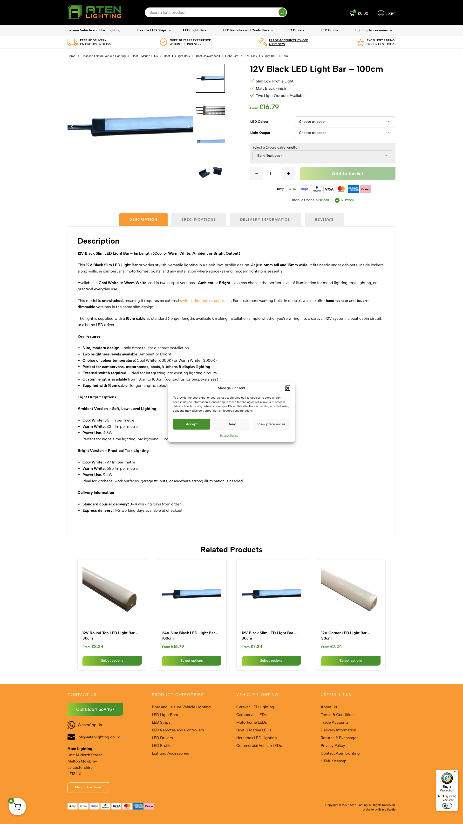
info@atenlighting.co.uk (99, 737)
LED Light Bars (194, 30)
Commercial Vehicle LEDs (259, 745)
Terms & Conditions (338, 714)
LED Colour (259, 122)
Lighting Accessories (371, 30)
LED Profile (329, 30)
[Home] (94, 12)
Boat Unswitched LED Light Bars (217, 56)
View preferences (271, 424)
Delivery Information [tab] (265, 220)
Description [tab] (143, 220)
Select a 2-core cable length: (274, 148)
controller (222, 300)
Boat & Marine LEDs (145, 56)
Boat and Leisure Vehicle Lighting (104, 56)
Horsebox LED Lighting (256, 737)
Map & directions (88, 787)
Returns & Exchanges (339, 737)
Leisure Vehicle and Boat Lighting (94, 30)
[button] (287, 388)
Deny (231, 424)
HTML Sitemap (334, 761)
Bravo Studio (386, 809)
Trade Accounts (335, 722)
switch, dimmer (193, 300)
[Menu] (455, 773)
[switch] (447, 806)
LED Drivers (295, 30)
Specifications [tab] (199, 220)
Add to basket (347, 174)
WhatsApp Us (90, 724)
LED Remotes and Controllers (246, 30)
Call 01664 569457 (95, 709)
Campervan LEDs (251, 714)
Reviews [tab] (324, 220)
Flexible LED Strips (152, 30)
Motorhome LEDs (251, 722)
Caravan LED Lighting (255, 707)
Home (71, 56)
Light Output (260, 133)
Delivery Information (338, 730)
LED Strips (161, 722)
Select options (112, 661)
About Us (329, 707)
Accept (191, 424)
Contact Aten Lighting (340, 753)
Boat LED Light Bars (177, 56)
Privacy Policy (229, 435)
